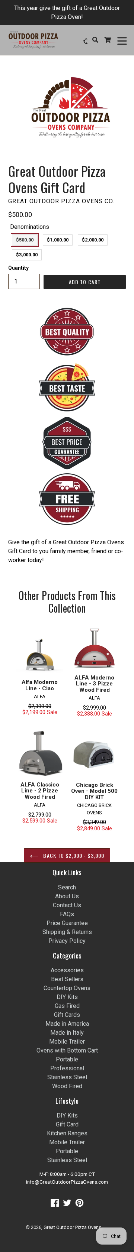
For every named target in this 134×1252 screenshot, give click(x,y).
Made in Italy (67, 1032)
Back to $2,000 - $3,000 (73, 855)
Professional (67, 1068)
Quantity (18, 268)
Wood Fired (67, 1086)
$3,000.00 (27, 254)
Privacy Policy (67, 940)
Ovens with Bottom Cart (67, 1050)
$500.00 (25, 240)
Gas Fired (67, 1005)
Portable (67, 1059)
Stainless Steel (67, 1077)
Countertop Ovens (67, 988)
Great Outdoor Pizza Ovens (72, 1227)
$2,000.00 (92, 240)
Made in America (67, 1023)
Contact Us (67, 905)
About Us (67, 896)
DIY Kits (67, 996)
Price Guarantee (67, 923)
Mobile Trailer (67, 1041)
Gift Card (67, 1124)
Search (67, 887)
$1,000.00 (57, 240)
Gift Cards (67, 1014)
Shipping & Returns (67, 931)
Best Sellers (67, 979)
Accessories (67, 970)
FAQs (67, 914)
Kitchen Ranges (67, 1133)
